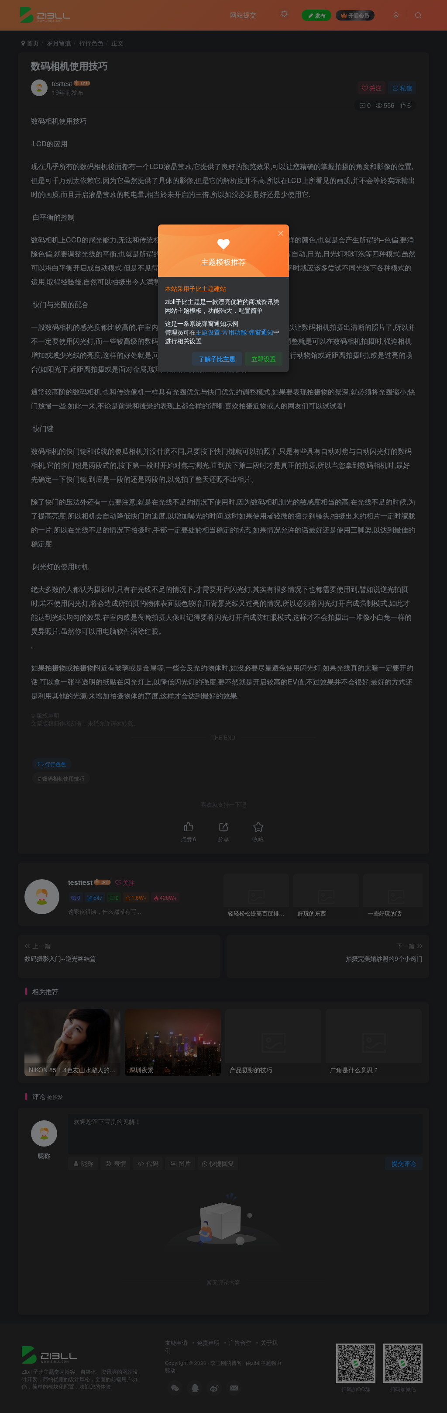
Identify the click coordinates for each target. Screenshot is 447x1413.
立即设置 (263, 358)
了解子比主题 (217, 358)
